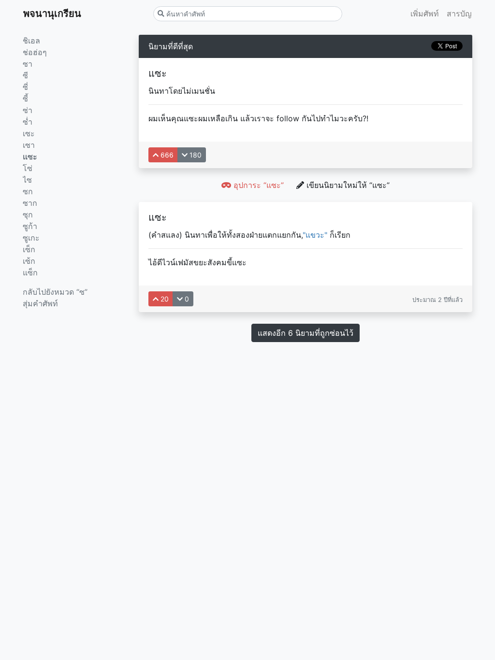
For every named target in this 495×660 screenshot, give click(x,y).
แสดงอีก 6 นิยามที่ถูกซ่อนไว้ (305, 333)
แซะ (30, 156)
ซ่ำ (27, 122)
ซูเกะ (31, 238)
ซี (25, 75)
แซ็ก (30, 272)
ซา (27, 64)
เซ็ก (29, 249)
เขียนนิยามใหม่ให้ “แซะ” (347, 185)
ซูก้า (30, 226)
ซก (28, 191)
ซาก (30, 203)
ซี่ (25, 87)
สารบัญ (459, 13)
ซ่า (27, 110)
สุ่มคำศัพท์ (40, 303)
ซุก (28, 214)
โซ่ (27, 168)
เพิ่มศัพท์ (424, 13)
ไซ (27, 180)
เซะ (29, 133)
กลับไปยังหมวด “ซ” (55, 292)
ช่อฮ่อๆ (35, 52)
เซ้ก (29, 261)
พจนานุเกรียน (52, 13)
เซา (29, 145)
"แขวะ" (315, 235)
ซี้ (25, 98)
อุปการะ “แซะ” (257, 185)
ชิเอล (31, 40)
